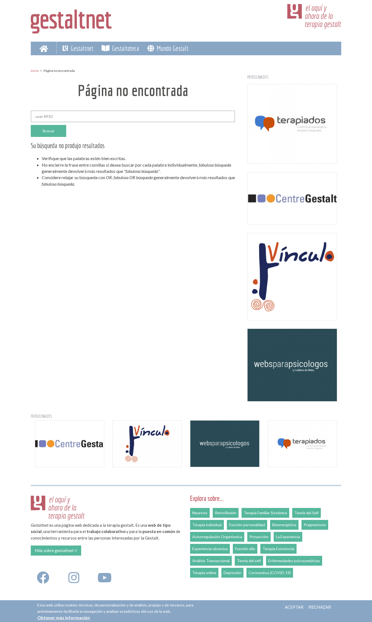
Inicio (35, 71)
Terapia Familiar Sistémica (265, 512)
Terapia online (204, 572)
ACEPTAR (294, 607)
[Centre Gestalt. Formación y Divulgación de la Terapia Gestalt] (292, 198)
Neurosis (200, 512)
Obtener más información (63, 617)
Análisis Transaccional (211, 560)
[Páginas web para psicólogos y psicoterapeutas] (292, 365)
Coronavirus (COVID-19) (270, 572)
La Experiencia (288, 536)
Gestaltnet (81, 48)
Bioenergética (284, 524)
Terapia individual (207, 524)
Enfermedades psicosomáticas (294, 560)
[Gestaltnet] (71, 19)
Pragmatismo (315, 524)
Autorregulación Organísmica (217, 536)
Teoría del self (249, 560)
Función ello (245, 548)
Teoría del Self (306, 512)
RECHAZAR (320, 607)
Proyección (259, 536)
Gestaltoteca (125, 48)
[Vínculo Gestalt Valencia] (292, 276)
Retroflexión (225, 512)
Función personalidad (247, 524)
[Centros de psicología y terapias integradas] (292, 124)
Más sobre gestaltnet (55, 550)
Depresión (232, 572)
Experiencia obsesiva (210, 548)
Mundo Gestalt (171, 48)
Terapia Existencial (278, 548)
